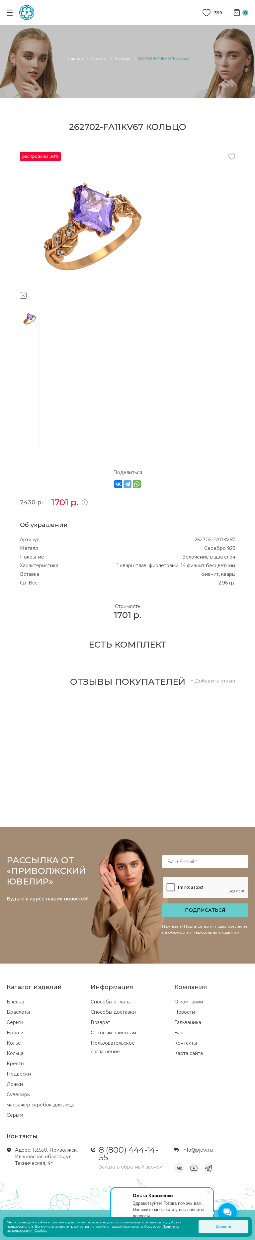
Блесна (15, 1002)
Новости (184, 1012)
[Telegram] (127, 484)
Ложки (15, 1084)
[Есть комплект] (93, 294)
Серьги (15, 1022)
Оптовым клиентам (113, 1033)
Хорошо (223, 1226)
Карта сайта (188, 1053)
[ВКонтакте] (118, 484)
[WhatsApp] (137, 484)
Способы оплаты (110, 1002)
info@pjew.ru (198, 1150)
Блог (180, 1033)
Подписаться (205, 910)
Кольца (15, 1053)
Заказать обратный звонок (130, 1167)
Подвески (19, 1074)
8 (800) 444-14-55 (128, 1153)
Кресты (15, 1064)
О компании (188, 1002)
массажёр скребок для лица (40, 1105)
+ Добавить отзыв (213, 681)
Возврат (100, 1022)
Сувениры (19, 1094)
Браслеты (18, 1012)
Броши (15, 1033)
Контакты (185, 1043)
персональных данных (216, 932)
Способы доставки (113, 1012)
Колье (14, 1043)
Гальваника (187, 1022)
